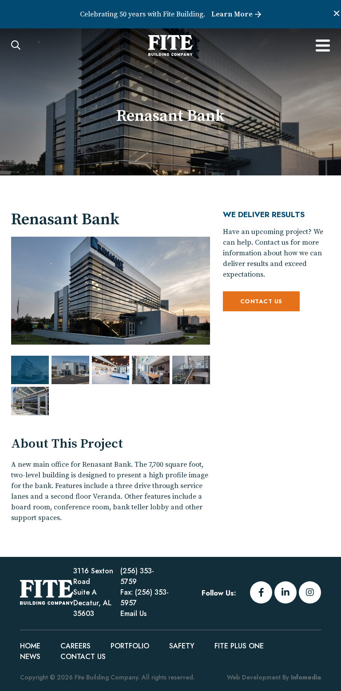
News (30, 656)
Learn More (232, 14)
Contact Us (261, 301)
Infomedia (306, 677)
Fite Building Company (46, 592)
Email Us (133, 613)
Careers (75, 646)
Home (30, 646)
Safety (181, 646)
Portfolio (130, 646)
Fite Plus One (239, 646)
